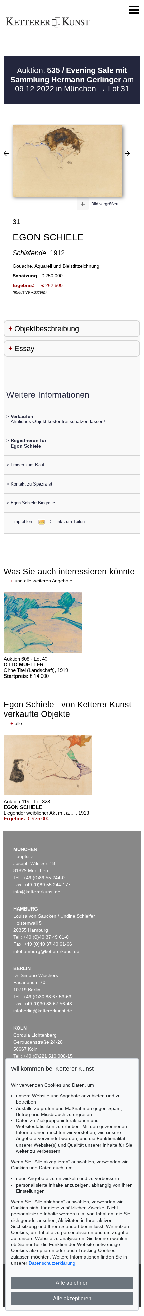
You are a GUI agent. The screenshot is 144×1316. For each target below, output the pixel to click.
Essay (24, 348)
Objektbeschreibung (46, 328)
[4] (6, 153)
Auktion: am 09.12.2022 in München (72, 79)
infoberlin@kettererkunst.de (42, 1010)
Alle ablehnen (72, 1283)
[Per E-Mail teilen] (39, 521)
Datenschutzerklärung (52, 1263)
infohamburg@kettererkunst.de (46, 951)
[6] (127, 153)
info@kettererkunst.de (36, 891)
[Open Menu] (134, 10)
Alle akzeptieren (72, 1298)
